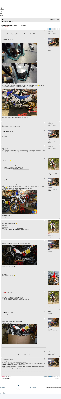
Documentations (2, 10)
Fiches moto (2, 9)
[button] (48, 29)
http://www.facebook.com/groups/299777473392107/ (15, 168)
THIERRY (6, 26)
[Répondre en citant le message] (44, 31)
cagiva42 (5, 352)
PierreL (49, 30)
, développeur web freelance (53, 387)
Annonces (1, 15)
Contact (1, 11)
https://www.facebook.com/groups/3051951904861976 (21, 169)
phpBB (28, 381)
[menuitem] (3, 19)
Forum (1, 7)
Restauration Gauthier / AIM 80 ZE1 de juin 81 (13, 25)
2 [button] (51, 28)
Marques (1, 8)
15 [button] (57, 28)
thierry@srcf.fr (32, 386)
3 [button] (52, 28)
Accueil (1, 13)
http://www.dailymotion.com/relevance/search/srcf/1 (16, 167)
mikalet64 (49, 311)
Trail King (5, 39)
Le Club (1, 17)
